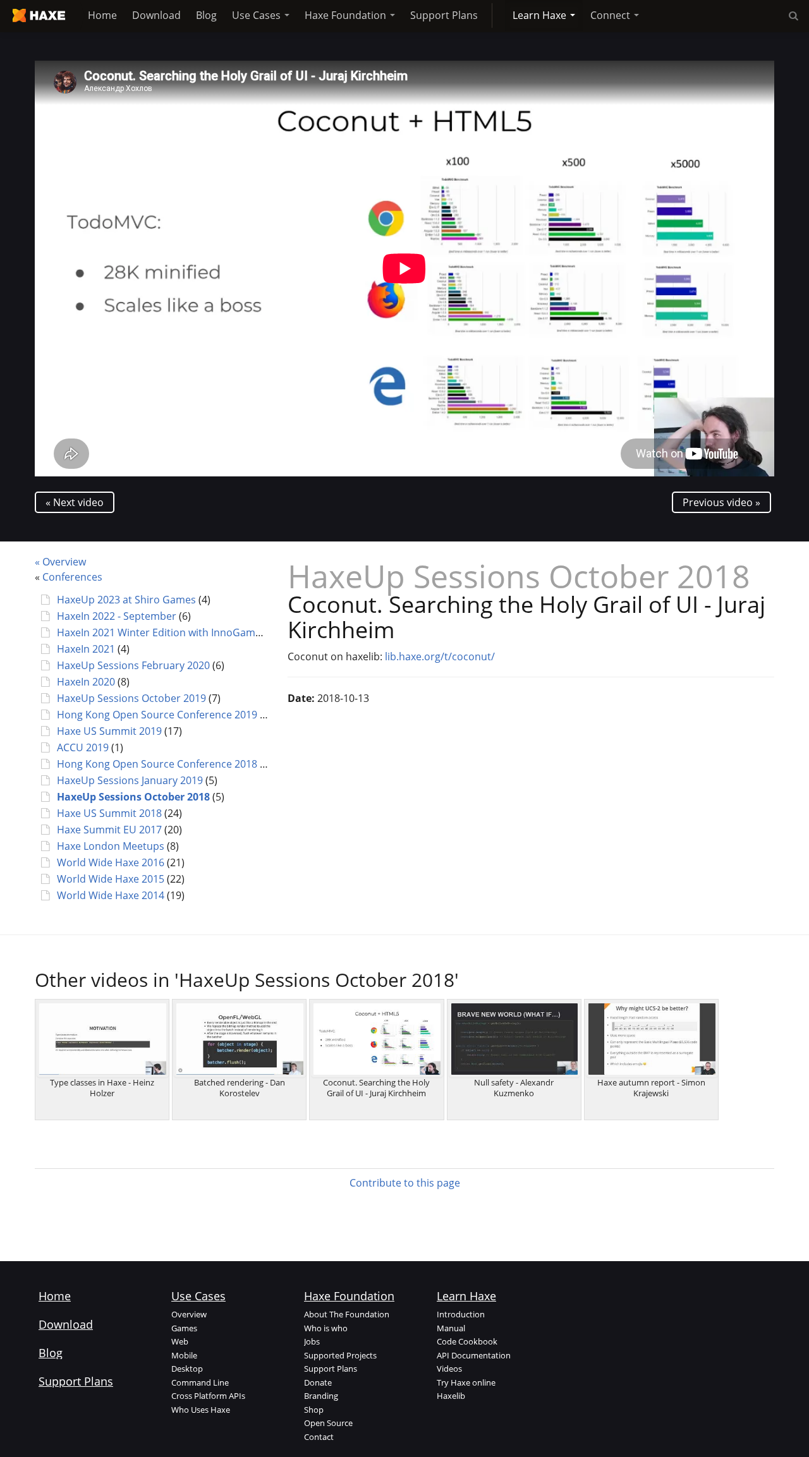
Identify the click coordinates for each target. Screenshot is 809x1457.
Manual (451, 1328)
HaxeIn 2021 (86, 649)
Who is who (326, 1328)
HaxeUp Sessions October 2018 (133, 797)
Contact (319, 1436)
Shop (314, 1409)
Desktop (187, 1368)
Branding (321, 1395)
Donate (318, 1382)
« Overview (60, 562)
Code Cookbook (467, 1341)
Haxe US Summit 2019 (109, 731)
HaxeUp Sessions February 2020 (133, 665)
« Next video (75, 502)
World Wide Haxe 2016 (110, 862)
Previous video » (721, 502)
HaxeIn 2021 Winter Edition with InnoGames (161, 632)
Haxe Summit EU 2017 (109, 830)
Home (102, 15)
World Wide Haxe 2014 (110, 895)
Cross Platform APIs (208, 1395)
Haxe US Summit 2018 (109, 813)
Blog (206, 15)
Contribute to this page (405, 1183)
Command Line (200, 1382)
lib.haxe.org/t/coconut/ (440, 656)
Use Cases (257, 15)
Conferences (72, 577)
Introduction (461, 1314)
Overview (189, 1314)
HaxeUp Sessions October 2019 (131, 698)
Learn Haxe (541, 15)
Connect (611, 15)
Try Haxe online (466, 1382)
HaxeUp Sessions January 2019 (130, 780)
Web (179, 1341)
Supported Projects (340, 1355)
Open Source (328, 1423)
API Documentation (474, 1355)
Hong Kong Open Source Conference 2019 (157, 715)
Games (184, 1328)
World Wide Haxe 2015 (110, 879)
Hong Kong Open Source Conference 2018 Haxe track (183, 764)
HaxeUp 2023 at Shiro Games (126, 600)
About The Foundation (346, 1314)
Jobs (312, 1341)
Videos (449, 1368)
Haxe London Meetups (110, 846)
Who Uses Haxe (200, 1409)
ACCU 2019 (83, 747)
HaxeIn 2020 (86, 682)
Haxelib (451, 1395)
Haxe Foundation (347, 15)
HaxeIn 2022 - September (116, 616)
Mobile (184, 1355)
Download (156, 15)
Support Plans (444, 15)
